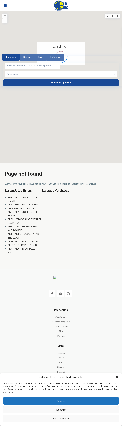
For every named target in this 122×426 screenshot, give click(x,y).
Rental (61, 357)
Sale (61, 362)
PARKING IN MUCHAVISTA (21, 208)
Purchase (61, 353)
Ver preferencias (61, 418)
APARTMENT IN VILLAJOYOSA (23, 241)
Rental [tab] (26, 57)
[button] (117, 377)
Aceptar (61, 401)
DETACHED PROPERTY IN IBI (22, 245)
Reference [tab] (55, 57)
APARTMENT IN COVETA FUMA (24, 204)
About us (61, 367)
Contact (61, 372)
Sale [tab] (40, 57)
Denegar (61, 409)
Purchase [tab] (11, 57)
